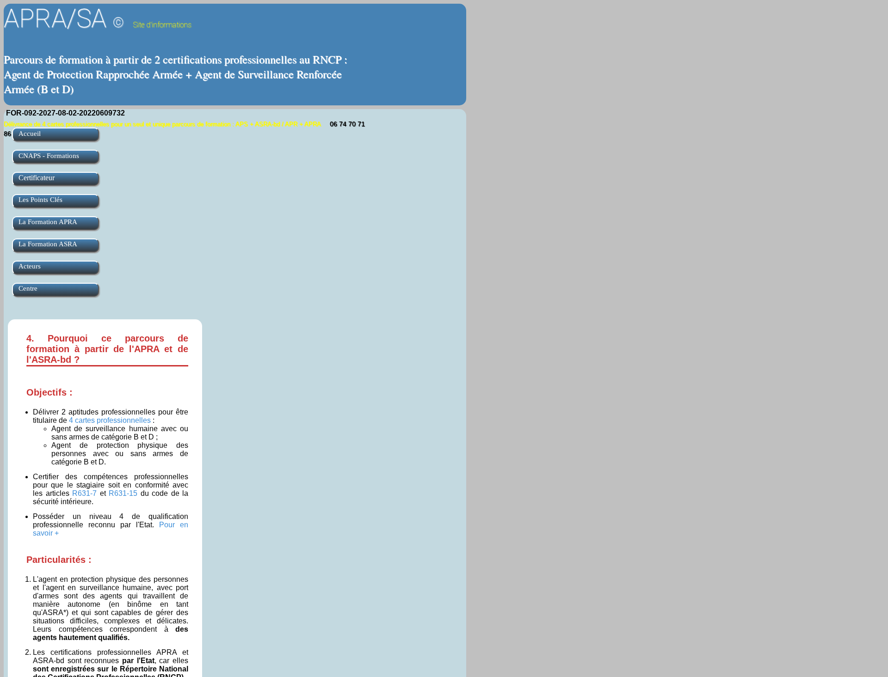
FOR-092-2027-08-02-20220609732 (65, 113)
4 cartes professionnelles (110, 420)
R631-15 (123, 493)
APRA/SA (97, 18)
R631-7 (84, 493)
